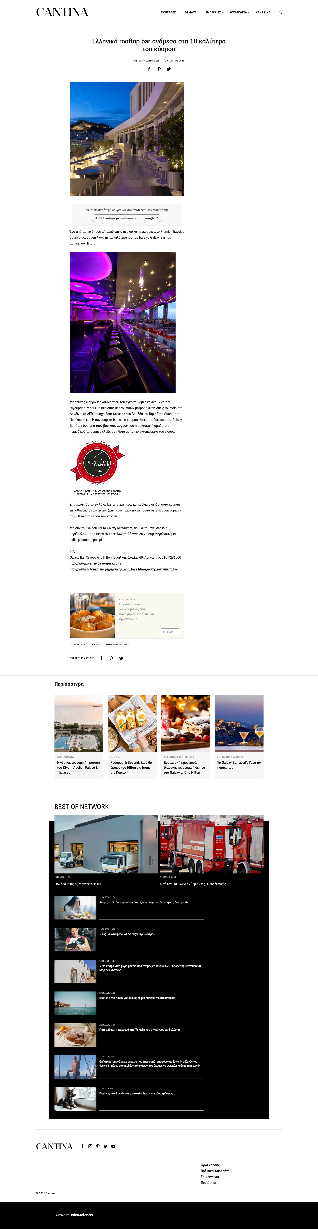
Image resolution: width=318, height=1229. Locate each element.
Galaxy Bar (79, 644)
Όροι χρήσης (210, 1165)
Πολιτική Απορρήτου (216, 1171)
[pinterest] (159, 69)
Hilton (96, 644)
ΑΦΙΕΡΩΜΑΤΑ (65, 757)
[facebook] (149, 69)
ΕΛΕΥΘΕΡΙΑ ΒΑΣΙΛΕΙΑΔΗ (146, 60)
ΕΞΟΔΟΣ (115, 757)
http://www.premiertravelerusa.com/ (95, 563)
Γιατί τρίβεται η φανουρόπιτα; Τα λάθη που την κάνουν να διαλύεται (139, 1029)
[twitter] (169, 69)
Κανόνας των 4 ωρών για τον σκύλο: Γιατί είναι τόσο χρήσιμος (136, 1093)
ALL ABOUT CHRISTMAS (179, 757)
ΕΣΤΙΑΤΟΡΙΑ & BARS (230, 757)
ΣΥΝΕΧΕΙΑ (168, 632)
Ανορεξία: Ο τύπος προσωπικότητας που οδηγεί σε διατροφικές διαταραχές (143, 902)
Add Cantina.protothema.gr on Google (124, 218)
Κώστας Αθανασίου (117, 644)
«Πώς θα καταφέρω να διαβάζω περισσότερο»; (127, 934)
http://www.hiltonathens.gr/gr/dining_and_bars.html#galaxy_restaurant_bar (124, 569)
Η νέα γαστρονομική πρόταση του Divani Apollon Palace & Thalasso (78, 767)
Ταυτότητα (208, 1182)
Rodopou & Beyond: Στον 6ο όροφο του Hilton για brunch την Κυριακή (131, 767)
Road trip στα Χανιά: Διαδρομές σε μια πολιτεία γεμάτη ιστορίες (137, 998)
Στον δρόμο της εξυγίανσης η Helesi (77, 884)
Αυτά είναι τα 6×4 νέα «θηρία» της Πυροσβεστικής (193, 884)
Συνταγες (168, 12)
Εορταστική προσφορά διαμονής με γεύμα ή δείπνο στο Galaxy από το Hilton (184, 767)
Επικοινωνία (210, 1177)
